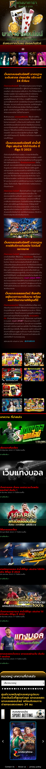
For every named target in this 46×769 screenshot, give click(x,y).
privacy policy (35, 767)
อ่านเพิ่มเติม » (4, 454)
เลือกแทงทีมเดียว (9, 448)
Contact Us (9, 767)
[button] (23, 49)
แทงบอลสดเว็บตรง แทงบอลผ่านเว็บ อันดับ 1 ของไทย (22, 655)
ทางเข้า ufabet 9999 (32, 278)
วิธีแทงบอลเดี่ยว (8, 529)
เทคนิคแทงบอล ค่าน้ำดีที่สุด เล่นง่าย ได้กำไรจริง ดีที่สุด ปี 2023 (22, 570)
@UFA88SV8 (30, 341)
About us (22, 767)
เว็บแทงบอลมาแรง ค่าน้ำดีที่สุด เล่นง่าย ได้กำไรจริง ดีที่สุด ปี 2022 (21, 613)
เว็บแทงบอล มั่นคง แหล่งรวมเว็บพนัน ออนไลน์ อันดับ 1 (19, 489)
